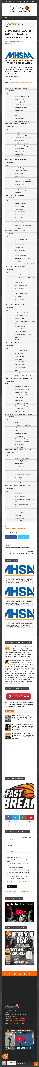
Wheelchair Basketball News (17, 878)
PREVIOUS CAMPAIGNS (12, 891)
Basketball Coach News (16, 867)
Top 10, (14, 43)
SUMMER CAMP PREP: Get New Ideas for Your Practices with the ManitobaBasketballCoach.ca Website (23, 736)
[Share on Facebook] (11, 537)
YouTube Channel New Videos (18, 876)
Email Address (11, 840)
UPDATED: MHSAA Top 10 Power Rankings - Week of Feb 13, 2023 (18, 34)
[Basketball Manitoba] (19, 9)
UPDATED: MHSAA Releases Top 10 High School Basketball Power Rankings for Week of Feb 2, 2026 (19, 603)
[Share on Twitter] (23, 537)
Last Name (10, 851)
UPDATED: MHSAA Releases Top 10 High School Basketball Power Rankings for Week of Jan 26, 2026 (19, 625)
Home (7, 23)
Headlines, (9, 43)
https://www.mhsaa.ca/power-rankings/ (20, 82)
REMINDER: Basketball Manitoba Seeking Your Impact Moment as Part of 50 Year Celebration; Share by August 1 (23, 727)
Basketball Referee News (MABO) (19, 870)
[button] (4, 796)
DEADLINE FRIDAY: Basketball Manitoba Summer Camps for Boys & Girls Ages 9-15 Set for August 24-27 (23, 718)
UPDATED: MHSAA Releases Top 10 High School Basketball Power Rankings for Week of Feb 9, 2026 (19, 580)
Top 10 (18, 23)
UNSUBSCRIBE (25, 891)
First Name (10, 845)
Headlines (12, 23)
